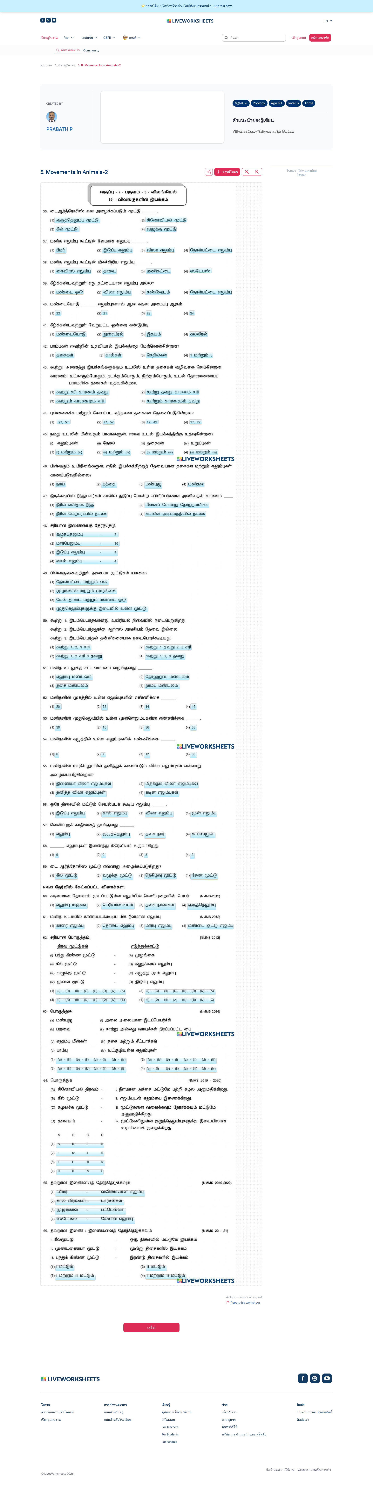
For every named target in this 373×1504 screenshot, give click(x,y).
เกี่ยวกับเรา (229, 1412)
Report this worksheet (245, 1302)
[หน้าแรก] (190, 21)
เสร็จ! (151, 1327)
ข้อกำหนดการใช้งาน (280, 1469)
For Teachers (170, 1427)
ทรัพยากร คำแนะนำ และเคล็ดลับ (244, 1434)
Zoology (259, 103)
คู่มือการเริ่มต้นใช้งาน (176, 1412)
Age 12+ (276, 103)
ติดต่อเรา (303, 1419)
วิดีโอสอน (168, 1419)
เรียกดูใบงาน (49, 38)
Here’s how (223, 6)
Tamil (309, 103)
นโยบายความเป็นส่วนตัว (314, 1469)
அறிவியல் (241, 103)
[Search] (226, 37)
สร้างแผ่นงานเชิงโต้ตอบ (57, 1412)
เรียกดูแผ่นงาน (51, 1419)
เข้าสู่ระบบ (299, 38)
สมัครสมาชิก (320, 38)
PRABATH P (59, 129)
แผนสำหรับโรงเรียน (117, 1419)
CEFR (107, 38)
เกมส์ (132, 38)
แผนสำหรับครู (113, 1412)
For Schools (169, 1441)
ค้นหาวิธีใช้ (229, 1427)
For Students (170, 1434)
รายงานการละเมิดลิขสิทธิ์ (314, 1412)
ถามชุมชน (229, 1419)
